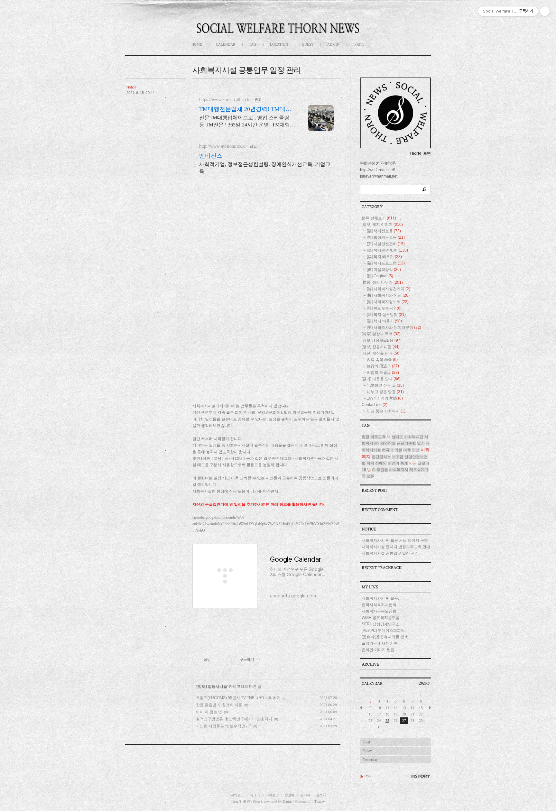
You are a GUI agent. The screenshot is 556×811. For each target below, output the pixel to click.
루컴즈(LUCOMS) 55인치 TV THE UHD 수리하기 (238, 698)
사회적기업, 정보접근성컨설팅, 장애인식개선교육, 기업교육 (264, 167)
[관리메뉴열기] (545, 11)
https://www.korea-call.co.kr (225, 99)
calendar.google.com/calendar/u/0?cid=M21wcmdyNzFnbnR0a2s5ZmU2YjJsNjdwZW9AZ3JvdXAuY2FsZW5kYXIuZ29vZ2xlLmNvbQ (266, 524)
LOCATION (279, 44)
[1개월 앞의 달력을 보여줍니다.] (361, 708)
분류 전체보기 (379, 218)
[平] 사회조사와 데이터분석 (394, 327)
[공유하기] (217, 660)
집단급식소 (381, 457)
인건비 (393, 463)
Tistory (319, 801)
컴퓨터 (388, 450)
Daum (287, 801)
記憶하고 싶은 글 (385, 385)
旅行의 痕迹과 (383, 366)
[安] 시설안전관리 (386, 244)
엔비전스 (210, 155)
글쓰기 (321, 795)
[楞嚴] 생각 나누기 (382, 282)
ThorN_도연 (240, 801)
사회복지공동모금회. (379, 611)
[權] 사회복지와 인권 (388, 295)
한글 (365, 437)
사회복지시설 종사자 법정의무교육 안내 (396, 547)
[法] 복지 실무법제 (386, 314)
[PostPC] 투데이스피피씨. (384, 630)
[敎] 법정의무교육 (386, 237)
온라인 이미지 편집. (378, 650)
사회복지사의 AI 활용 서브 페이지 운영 (395, 540)
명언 (416, 450)
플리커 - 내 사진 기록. (380, 643)
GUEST (307, 44)
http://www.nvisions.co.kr (222, 146)
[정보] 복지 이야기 (382, 224)
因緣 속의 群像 (382, 359)
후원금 (382, 469)
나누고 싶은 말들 (385, 392)
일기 (421, 443)
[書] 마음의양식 (384, 269)
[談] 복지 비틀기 (384, 321)
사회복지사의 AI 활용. (380, 598)
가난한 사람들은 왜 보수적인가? (223, 726)
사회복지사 (398, 469)
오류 (370, 476)
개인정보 (388, 443)
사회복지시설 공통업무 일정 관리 (246, 70)
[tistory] (420, 776)
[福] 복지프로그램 (386, 263)
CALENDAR (225, 44)
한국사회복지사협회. (379, 605)
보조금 (397, 457)
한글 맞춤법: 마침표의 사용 (219, 705)
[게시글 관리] (225, 660)
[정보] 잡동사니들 (212, 686)
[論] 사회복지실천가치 (388, 289)
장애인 (381, 463)
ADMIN (333, 44)
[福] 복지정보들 (384, 231)
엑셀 (398, 450)
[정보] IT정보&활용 (382, 340)
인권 (413, 463)
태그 (253, 795)
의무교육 (378, 437)
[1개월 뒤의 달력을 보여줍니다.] (430, 708)
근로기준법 (406, 443)
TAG (252, 44)
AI (373, 469)
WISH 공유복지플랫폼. (381, 617)
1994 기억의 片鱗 (385, 398)
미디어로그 (270, 795)
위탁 (370, 463)
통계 (404, 463)
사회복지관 (413, 437)
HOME (196, 44)
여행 (407, 450)
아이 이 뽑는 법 (209, 712)
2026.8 (424, 683)
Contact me (374, 404)
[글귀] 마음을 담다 (381, 379)
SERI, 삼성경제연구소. (381, 624)
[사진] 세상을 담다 (381, 353)
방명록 (289, 795)
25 (387, 721)
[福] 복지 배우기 (384, 256)
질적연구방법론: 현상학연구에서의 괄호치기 (234, 719)
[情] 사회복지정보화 (388, 302)
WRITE (359, 44)
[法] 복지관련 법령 (387, 250)
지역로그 (237, 795)
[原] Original (380, 276)
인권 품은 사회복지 (386, 411)
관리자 (305, 795)
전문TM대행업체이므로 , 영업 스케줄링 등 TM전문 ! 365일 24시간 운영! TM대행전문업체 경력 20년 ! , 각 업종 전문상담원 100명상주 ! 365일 (247, 121)
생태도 (397, 437)
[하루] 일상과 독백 (381, 334)
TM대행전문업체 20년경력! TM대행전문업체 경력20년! (245, 109)
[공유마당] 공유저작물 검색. (385, 637)
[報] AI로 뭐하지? (384, 308)
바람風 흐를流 (383, 372)
